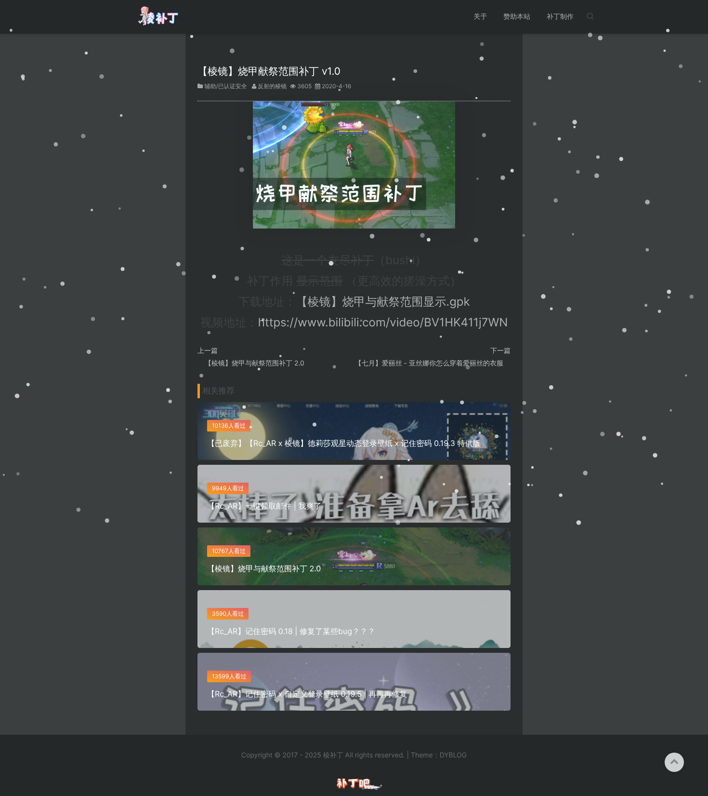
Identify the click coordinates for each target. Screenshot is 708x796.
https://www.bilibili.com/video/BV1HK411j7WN (383, 322)
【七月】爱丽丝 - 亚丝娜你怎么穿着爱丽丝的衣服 (429, 363)
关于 (480, 17)
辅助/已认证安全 (225, 86)
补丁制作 (560, 17)
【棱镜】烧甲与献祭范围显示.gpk (383, 302)
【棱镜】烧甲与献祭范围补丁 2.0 (254, 363)
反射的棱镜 (272, 86)
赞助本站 (516, 17)
